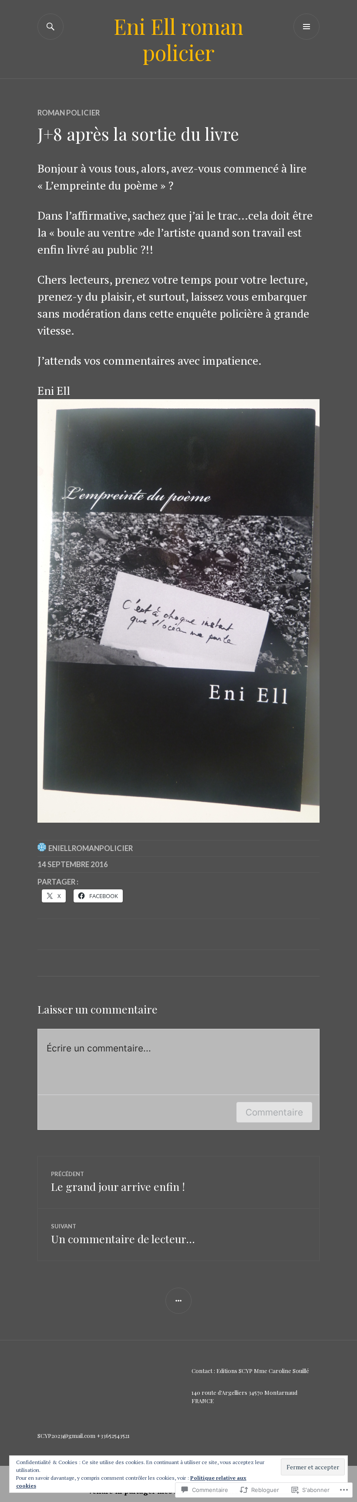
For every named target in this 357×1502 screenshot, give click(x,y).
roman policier (68, 112)
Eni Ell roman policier (178, 39)
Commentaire (274, 1112)
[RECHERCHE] (50, 27)
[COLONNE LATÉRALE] (178, 1301)
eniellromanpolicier (90, 848)
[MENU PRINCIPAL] (306, 27)
